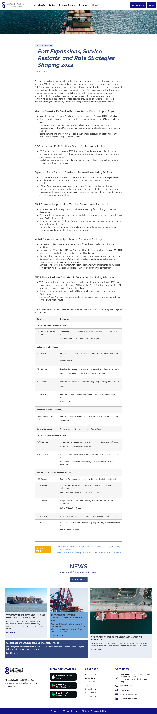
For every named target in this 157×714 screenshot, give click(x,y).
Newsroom (63, 5)
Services (52, 5)
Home (35, 5)
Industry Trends (44, 45)
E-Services (83, 5)
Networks (71, 5)
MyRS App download (63, 668)
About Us (41, 5)
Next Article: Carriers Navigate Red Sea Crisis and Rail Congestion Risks (89, 552)
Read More (11, 632)
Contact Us (122, 668)
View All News (78, 579)
